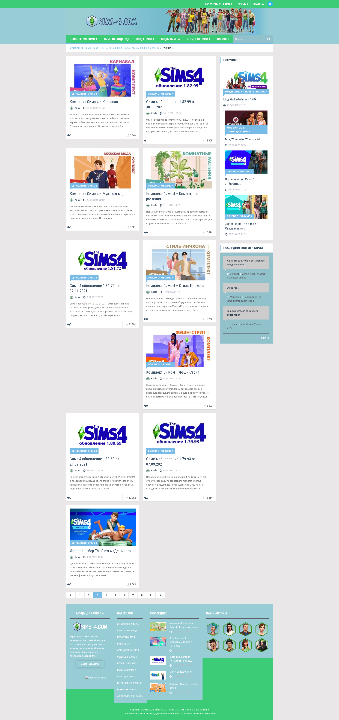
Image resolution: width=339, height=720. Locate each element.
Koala (78, 108)
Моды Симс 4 (170, 39)
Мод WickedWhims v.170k (239, 99)
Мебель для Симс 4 (127, 663)
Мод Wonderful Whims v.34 (242, 139)
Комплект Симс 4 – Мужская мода (98, 193)
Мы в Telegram (90, 664)
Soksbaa (234, 273)
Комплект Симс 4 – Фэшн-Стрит (172, 372)
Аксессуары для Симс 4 (130, 696)
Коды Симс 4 (145, 39)
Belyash (234, 324)
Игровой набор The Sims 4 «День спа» (100, 551)
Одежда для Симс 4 (128, 650)
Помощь (242, 3)
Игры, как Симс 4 (198, 39)
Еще (263, 338)
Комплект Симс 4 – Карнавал (94, 102)
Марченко (235, 297)
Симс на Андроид (116, 39)
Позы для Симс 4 (256, 91)
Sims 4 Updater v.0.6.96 (181, 671)
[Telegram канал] (269, 5)
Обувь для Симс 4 (127, 656)
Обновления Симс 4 (83, 39)
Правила (258, 3)
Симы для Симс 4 (239, 131)
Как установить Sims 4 (218, 3)
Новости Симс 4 (126, 637)
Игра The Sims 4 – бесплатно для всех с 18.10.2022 (181, 642)
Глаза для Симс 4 (126, 689)
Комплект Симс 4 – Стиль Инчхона (175, 285)
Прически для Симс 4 (129, 683)
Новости (223, 39)
